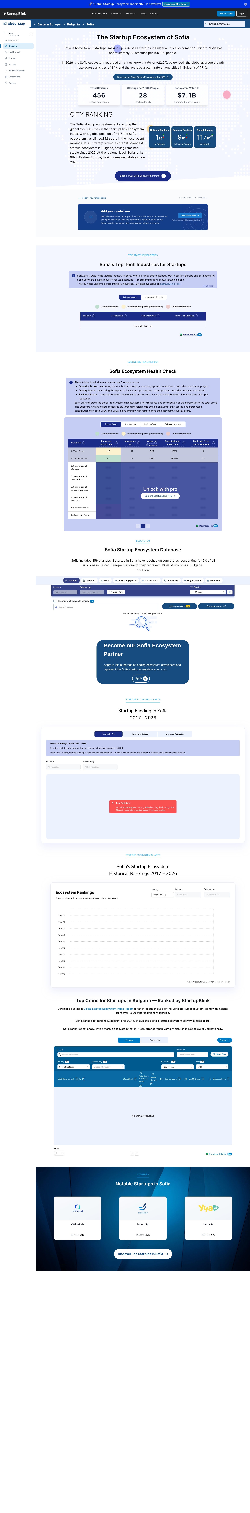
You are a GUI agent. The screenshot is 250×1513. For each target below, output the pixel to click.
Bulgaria (73, 24)
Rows (56, 1148)
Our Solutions (98, 13)
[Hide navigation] (31, 34)
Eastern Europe (48, 24)
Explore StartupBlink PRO (158, 495)
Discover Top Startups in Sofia (140, 1254)
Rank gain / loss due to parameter (203, 443)
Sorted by (181, 1049)
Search (60, 1050)
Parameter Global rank (108, 443)
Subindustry (97, 1062)
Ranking (154, 889)
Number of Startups (185, 315)
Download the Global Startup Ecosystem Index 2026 (141, 77)
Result (151, 441)
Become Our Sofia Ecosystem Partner (140, 175)
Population (166, 1062)
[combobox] (226, 24)
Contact (154, 13)
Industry (88, 315)
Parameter (77, 442)
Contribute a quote (188, 215)
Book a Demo (226, 13)
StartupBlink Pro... (170, 284)
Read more (208, 286)
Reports (114, 13)
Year (198, 1062)
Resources (130, 13)
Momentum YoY (149, 315)
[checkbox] (151, 445)
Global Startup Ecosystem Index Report (108, 1008)
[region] (143, 620)
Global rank (118, 315)
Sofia (90, 24)
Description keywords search (73, 601)
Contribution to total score (174, 443)
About (144, 13)
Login (242, 13)
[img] (198, 88)
